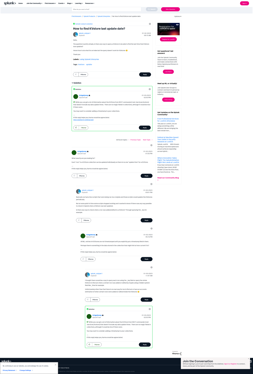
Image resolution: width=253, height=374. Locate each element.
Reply (145, 74)
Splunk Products (89, 16)
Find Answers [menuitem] (50, 3)
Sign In (244, 3)
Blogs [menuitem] (69, 3)
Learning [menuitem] (78, 3)
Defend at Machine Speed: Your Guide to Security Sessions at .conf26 (168, 139)
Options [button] (176, 16)
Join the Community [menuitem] (33, 3)
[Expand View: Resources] (94, 3)
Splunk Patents (65, 368)
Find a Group (168, 99)
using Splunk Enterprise (89, 59)
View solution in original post (83, 120)
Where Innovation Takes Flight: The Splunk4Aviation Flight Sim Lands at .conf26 (168, 160)
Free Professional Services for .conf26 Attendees (168, 120)
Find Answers (76, 16)
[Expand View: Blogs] (72, 3)
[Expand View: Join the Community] (42, 3)
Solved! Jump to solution (84, 24)
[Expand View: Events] (64, 3)
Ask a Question (170, 9)
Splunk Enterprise (103, 16)
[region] (29, 368)
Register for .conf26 (168, 39)
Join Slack (168, 72)
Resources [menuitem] (89, 3)
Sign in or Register (230, 364)
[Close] (56, 365)
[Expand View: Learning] (82, 3)
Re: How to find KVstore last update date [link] (126, 16)
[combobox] (115, 9)
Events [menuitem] (60, 3)
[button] (149, 24)
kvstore (81, 64)
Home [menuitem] (20, 3)
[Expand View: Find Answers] (55, 3)
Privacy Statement (9, 370)
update (89, 64)
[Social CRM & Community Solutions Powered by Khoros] (176, 353)
